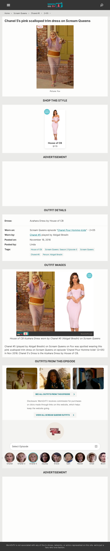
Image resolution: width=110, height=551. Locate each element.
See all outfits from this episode (52, 394)
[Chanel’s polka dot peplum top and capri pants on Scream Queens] (88, 378)
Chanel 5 (33, 464)
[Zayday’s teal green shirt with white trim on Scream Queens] (55, 378)
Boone (103, 464)
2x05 (46, 13)
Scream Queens (20, 13)
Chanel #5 (35, 13)
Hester (80, 464)
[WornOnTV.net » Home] (55, 5)
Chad (92, 464)
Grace (56, 464)
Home (7, 13)
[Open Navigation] (8, 5)
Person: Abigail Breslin (52, 254)
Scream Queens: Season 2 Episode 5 (61, 249)
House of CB (36, 249)
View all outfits (53, 415)
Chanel (10, 464)
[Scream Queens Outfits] (55, 431)
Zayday (45, 464)
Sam (68, 464)
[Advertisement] (55, 184)
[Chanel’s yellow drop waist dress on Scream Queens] (21, 378)
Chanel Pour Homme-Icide (72, 230)
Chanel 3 (21, 464)
